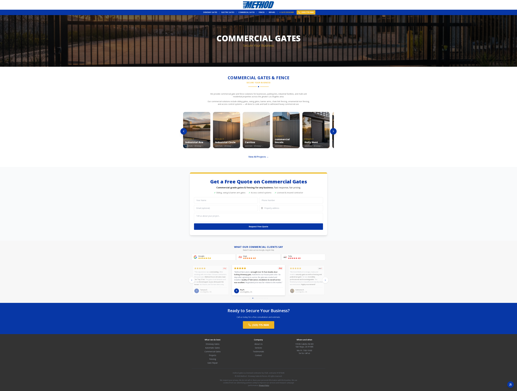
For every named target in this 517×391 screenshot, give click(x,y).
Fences (262, 12)
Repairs (272, 12)
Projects (212, 355)
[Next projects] (333, 131)
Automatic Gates (212, 347)
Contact (258, 355)
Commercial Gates (246, 12)
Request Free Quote (258, 226)
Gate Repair (212, 363)
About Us (258, 344)
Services (258, 347)
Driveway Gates (210, 12)
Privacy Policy (264, 385)
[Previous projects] (183, 131)
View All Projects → (258, 156)
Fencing (212, 359)
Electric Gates (227, 12)
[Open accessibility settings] (510, 384)
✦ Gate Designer (286, 12)
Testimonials (258, 351)
